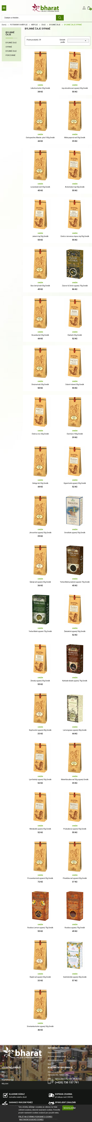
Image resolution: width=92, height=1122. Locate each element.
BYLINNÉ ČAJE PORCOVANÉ (11, 53)
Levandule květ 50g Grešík (40, 187)
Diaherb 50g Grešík (75, 335)
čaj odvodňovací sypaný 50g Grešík (75, 88)
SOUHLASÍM (68, 1108)
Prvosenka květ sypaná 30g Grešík (40, 878)
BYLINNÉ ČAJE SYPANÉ (11, 45)
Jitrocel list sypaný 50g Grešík (40, 533)
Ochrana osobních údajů (57, 1056)
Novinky (5, 1076)
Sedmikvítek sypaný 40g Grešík (74, 977)
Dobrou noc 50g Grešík (40, 434)
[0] (88, 8)
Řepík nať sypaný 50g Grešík (40, 977)
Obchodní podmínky (55, 1060)
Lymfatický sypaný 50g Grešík (40, 779)
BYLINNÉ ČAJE (10, 33)
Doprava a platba (54, 1052)
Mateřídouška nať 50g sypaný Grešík (74, 779)
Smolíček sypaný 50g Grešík (74, 533)
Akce (4, 1072)
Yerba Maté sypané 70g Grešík (40, 631)
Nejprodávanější (8, 1080)
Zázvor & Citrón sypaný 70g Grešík (75, 286)
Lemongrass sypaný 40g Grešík (74, 730)
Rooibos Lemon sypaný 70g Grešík (40, 928)
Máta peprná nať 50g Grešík (74, 138)
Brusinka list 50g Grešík (40, 335)
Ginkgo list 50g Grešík (40, 483)
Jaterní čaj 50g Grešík (40, 236)
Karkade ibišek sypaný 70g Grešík (74, 681)
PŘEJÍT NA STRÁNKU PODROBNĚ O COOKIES (35, 1117)
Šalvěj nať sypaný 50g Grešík (40, 582)
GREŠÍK (40, 85)
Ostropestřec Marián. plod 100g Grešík (40, 138)
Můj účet (5, 1084)
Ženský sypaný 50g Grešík (40, 681)
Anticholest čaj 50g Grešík (74, 187)
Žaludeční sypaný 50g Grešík (74, 631)
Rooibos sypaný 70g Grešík (75, 928)
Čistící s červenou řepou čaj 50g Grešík (74, 236)
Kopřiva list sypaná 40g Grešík (40, 730)
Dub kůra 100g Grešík (75, 434)
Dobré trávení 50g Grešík (75, 384)
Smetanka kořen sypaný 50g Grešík (40, 1026)
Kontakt (51, 1064)
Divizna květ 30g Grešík (40, 384)
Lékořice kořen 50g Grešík (40, 88)
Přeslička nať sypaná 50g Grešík (75, 878)
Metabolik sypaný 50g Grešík (40, 829)
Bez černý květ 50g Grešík (40, 286)
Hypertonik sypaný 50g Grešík (75, 483)
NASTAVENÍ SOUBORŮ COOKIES (31, 1120)
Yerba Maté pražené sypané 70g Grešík (75, 582)
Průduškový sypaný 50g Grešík (74, 829)
